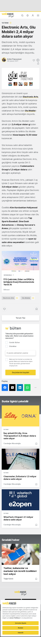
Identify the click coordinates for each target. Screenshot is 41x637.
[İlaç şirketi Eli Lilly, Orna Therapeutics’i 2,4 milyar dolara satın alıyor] (20, 415)
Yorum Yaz (20, 318)
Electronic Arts (8, 298)
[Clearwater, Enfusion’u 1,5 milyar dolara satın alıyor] (20, 459)
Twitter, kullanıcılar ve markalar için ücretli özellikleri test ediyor (20, 571)
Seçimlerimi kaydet (20, 372)
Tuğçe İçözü (8, 579)
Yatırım (5, 23)
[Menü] (38, 16)
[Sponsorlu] (20, 261)
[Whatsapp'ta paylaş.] (28, 387)
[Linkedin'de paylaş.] (20, 387)
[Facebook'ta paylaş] (5, 387)
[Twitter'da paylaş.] (13, 387)
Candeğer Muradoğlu (12, 443)
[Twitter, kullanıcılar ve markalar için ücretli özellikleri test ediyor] (20, 554)
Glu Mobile (26, 298)
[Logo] (8, 15)
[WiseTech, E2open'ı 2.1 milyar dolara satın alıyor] (20, 499)
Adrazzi (7, 290)
